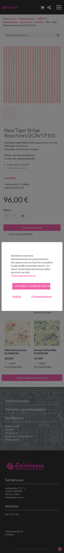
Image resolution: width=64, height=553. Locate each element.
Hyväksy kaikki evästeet (32, 286)
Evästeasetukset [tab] (42, 296)
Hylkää (16, 296)
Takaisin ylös (59, 549)
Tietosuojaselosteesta (23, 275)
